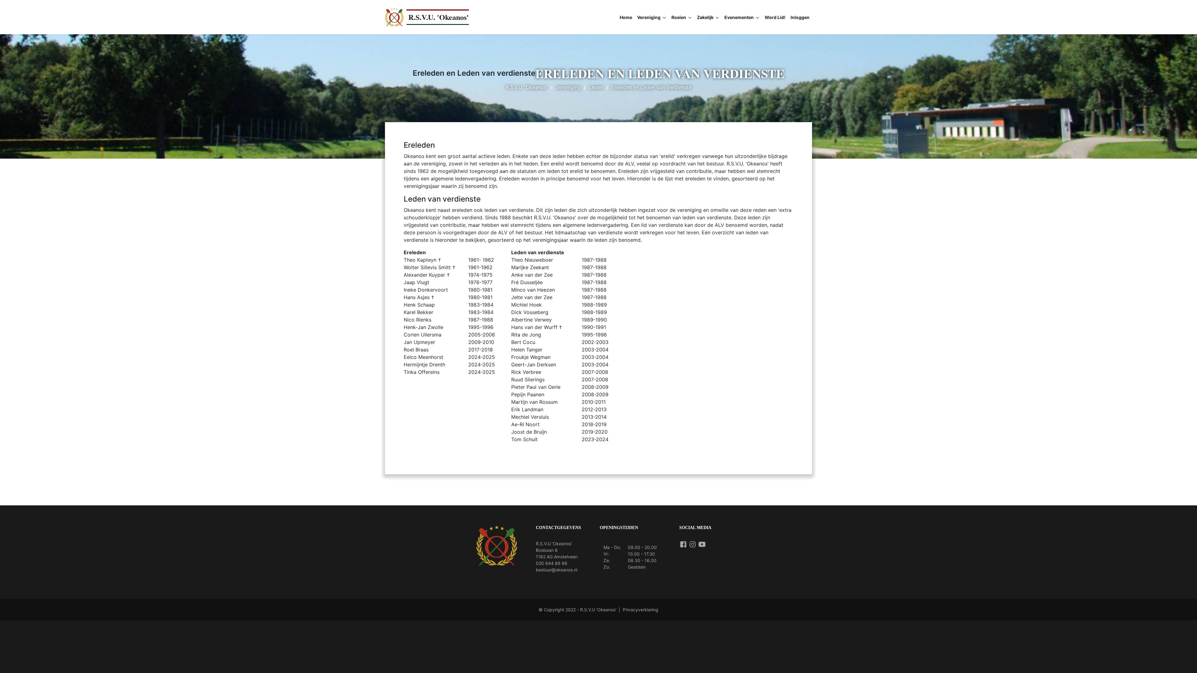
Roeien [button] (678, 17)
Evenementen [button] (739, 17)
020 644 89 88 (551, 563)
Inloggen (800, 17)
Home (626, 17)
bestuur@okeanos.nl (556, 569)
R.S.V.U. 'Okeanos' (438, 17)
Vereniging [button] (649, 17)
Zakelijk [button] (705, 17)
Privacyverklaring (640, 609)
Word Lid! (775, 17)
